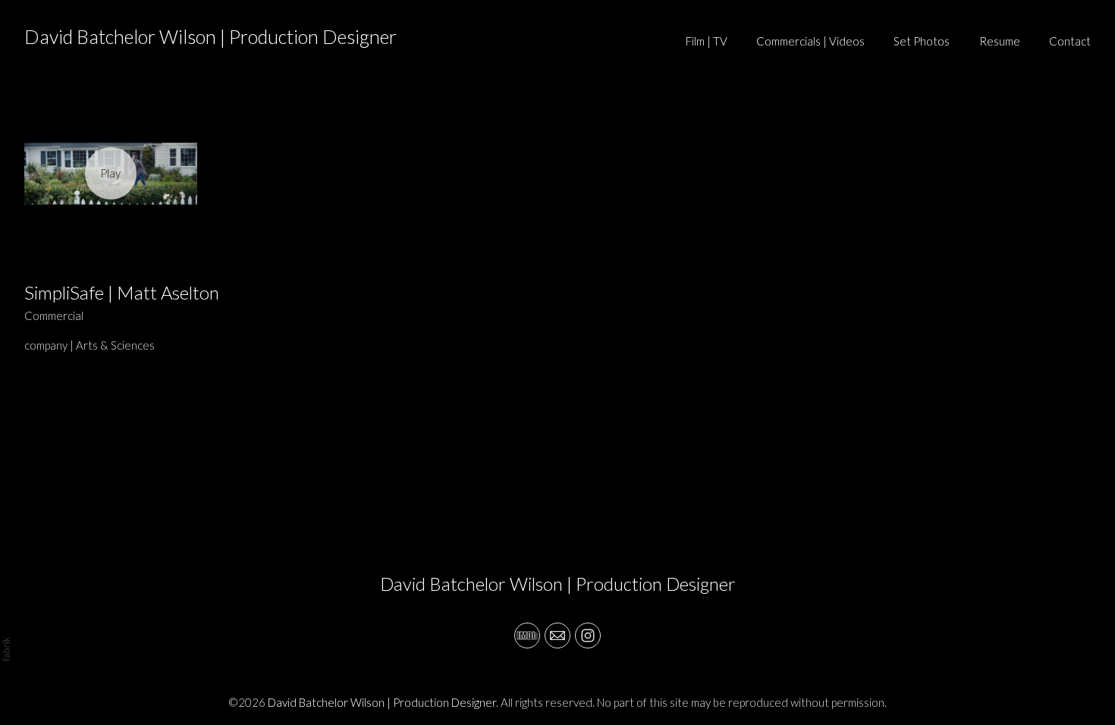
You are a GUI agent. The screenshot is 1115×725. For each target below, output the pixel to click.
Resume (999, 41)
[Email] (557, 635)
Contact (1070, 41)
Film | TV (706, 41)
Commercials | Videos (810, 41)
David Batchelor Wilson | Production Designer (558, 584)
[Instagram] (588, 635)
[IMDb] (527, 635)
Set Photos (922, 41)
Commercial (53, 315)
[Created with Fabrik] (6, 649)
